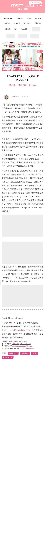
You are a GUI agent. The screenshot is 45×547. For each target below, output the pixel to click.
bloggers (33, 85)
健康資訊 (7, 23)
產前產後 (38, 18)
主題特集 (8, 29)
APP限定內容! (8, 18)
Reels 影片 (24, 29)
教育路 (29, 18)
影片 (15, 29)
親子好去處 (27, 23)
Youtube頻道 (30, 348)
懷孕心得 (12, 85)
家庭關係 (17, 23)
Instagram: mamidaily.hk (23, 346)
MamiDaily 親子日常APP (21, 344)
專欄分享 (38, 23)
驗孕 (35, 353)
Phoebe (16, 96)
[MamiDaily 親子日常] (22, 6)
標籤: (4, 353)
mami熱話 (20, 18)
